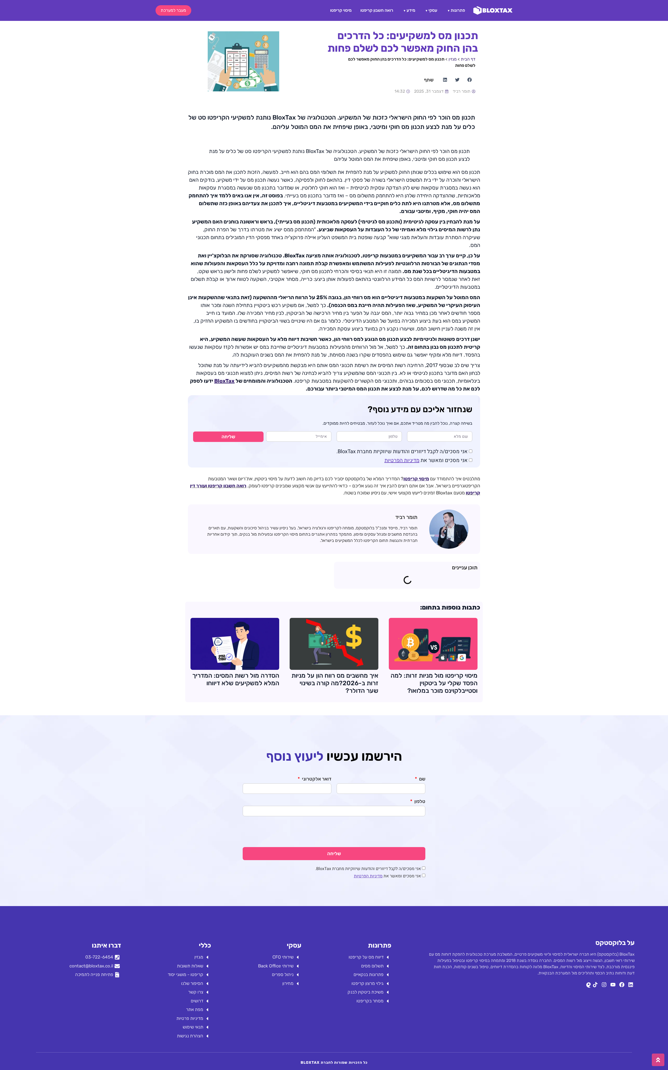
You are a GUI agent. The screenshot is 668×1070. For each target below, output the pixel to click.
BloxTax (224, 381)
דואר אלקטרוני (316, 779)
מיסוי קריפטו (340, 10)
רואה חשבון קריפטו (376, 10)
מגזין (453, 59)
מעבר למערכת (173, 10)
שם (421, 779)
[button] (469, 80)
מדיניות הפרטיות (401, 460)
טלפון (419, 801)
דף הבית (468, 59)
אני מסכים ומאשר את (426, 460)
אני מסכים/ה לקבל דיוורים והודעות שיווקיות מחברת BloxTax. (402, 451)
